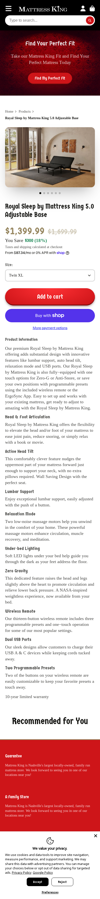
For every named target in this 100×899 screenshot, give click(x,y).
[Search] (90, 20)
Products (25, 111)
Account (83, 8)
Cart (92, 8)
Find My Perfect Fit (50, 78)
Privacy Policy (22, 872)
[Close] (95, 835)
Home (9, 111)
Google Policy (43, 872)
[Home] (43, 8)
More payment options (50, 328)
